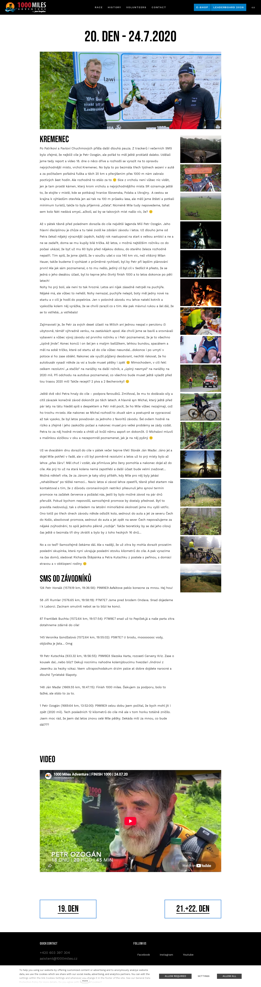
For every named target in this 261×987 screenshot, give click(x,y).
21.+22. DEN (193, 909)
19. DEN (68, 909)
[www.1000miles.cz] (25, 7)
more (85, 980)
